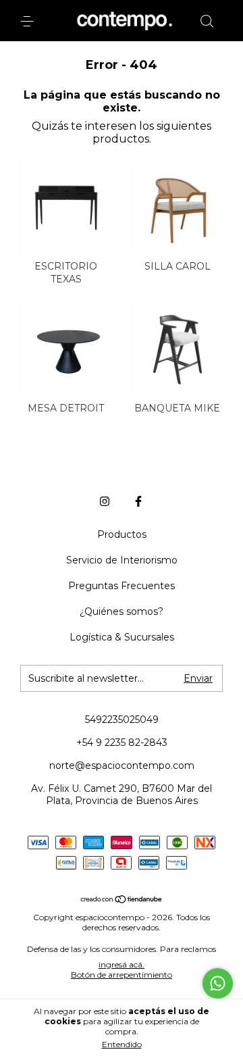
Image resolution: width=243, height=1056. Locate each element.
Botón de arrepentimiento (121, 975)
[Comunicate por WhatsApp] (217, 983)
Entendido (122, 1044)
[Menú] (29, 21)
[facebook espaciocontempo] (138, 501)
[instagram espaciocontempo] (104, 501)
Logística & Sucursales (122, 637)
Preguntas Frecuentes (121, 586)
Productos (121, 534)
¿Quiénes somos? (121, 611)
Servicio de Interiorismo (122, 560)
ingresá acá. (121, 964)
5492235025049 (122, 719)
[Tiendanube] (122, 900)
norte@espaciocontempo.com (121, 765)
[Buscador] (206, 21)
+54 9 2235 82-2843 (121, 742)
